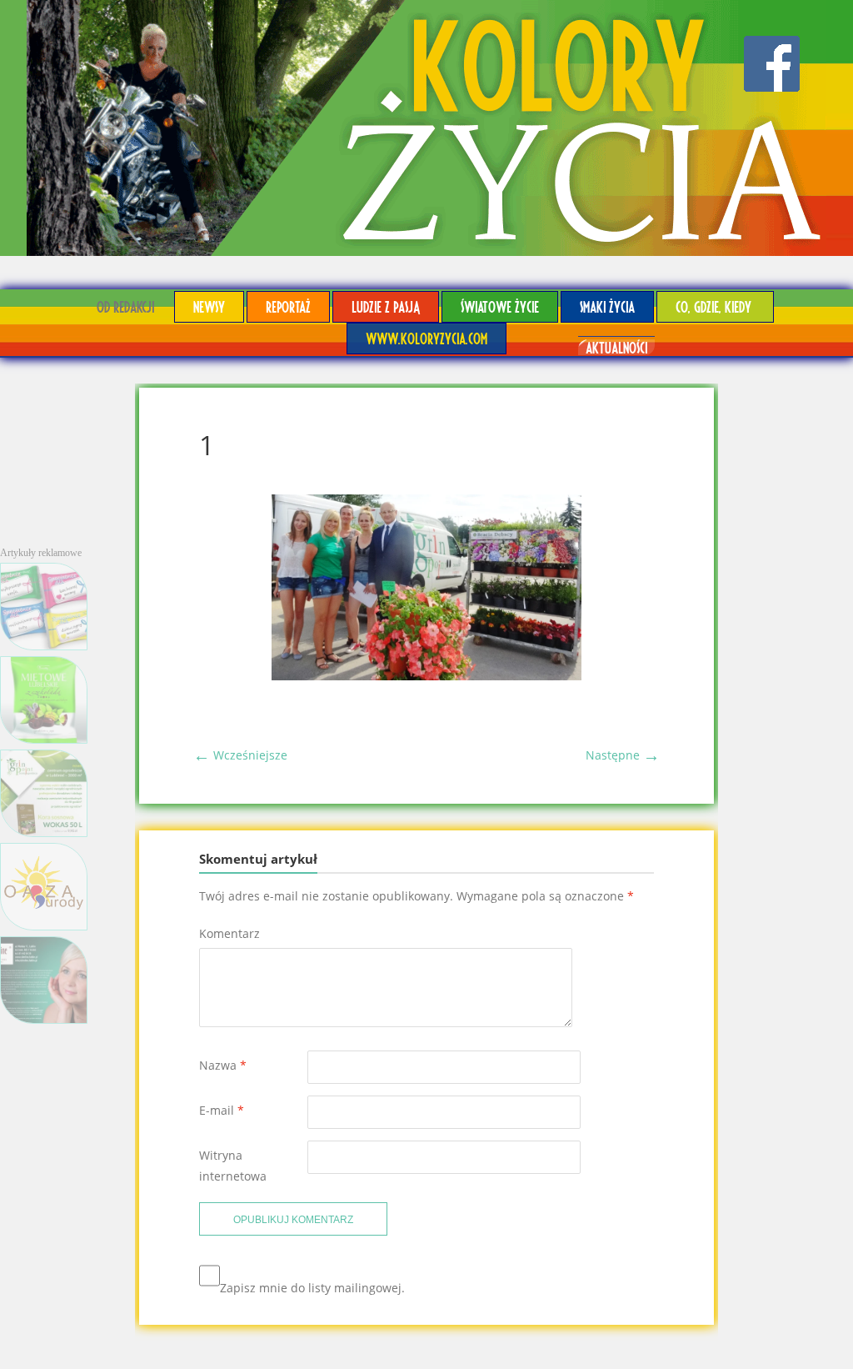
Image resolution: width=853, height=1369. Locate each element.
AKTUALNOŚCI (616, 347)
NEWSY (209, 306)
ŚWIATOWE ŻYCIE (500, 306)
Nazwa (223, 1065)
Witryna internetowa (233, 1165)
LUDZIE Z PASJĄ (386, 306)
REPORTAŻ (288, 306)
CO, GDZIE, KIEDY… (715, 306)
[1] (427, 676)
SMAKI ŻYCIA (607, 306)
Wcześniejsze (240, 755)
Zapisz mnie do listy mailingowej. (312, 1288)
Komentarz (229, 933)
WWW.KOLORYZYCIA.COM (426, 338)
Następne (623, 755)
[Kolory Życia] (426, 128)
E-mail (221, 1110)
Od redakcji (125, 306)
